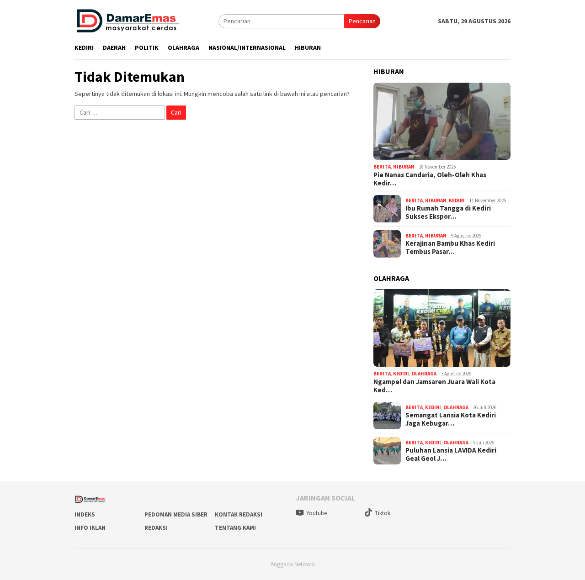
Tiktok (382, 513)
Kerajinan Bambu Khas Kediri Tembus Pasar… (450, 247)
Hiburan (404, 166)
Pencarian (362, 21)
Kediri (457, 200)
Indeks (84, 514)
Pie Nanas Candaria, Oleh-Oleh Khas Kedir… (429, 179)
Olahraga (423, 373)
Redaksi (156, 528)
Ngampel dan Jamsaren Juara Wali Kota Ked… (434, 386)
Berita (382, 166)
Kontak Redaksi (238, 514)
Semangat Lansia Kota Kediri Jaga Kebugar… (450, 419)
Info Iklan (90, 528)
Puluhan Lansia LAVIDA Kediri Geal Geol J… (450, 454)
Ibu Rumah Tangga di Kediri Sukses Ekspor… (448, 212)
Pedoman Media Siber (175, 514)
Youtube (316, 513)
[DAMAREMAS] (127, 20)
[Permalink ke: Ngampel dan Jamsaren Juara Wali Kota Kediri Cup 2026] (442, 328)
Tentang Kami (235, 528)
